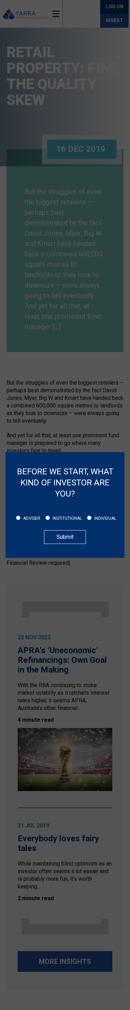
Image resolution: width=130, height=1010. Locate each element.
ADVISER (31, 518)
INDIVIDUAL (105, 518)
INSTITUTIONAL (67, 518)
